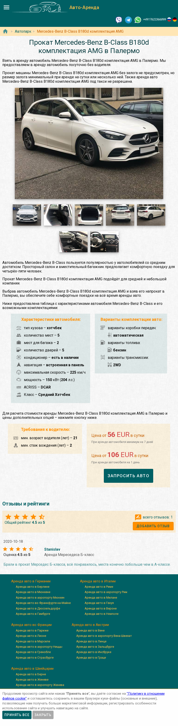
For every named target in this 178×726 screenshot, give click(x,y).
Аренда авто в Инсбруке (93, 652)
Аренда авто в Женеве (32, 679)
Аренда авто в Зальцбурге (95, 646)
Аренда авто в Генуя (99, 603)
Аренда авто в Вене (90, 630)
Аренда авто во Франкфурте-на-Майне (43, 603)
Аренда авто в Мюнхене (33, 592)
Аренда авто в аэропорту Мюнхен (40, 597)
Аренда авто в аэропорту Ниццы (39, 646)
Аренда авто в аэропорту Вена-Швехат (104, 636)
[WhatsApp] (138, 19)
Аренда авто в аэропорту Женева (40, 685)
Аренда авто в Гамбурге (33, 614)
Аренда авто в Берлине (32, 586)
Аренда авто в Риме (99, 586)
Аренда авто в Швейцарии (32, 668)
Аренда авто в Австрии (90, 625)
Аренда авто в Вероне (101, 608)
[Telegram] (128, 19)
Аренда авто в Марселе (33, 641)
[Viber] (118, 19)
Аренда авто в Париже (32, 630)
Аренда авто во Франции (31, 625)
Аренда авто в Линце (91, 641)
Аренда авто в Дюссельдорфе (38, 608)
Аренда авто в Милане (101, 597)
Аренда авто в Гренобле (33, 652)
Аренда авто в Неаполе (101, 614)
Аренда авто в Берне (31, 674)
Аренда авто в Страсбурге (35, 657)
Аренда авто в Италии (98, 581)
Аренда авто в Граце (91, 657)
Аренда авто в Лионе (31, 636)
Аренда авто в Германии (31, 581)
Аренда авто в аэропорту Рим (106, 592)
